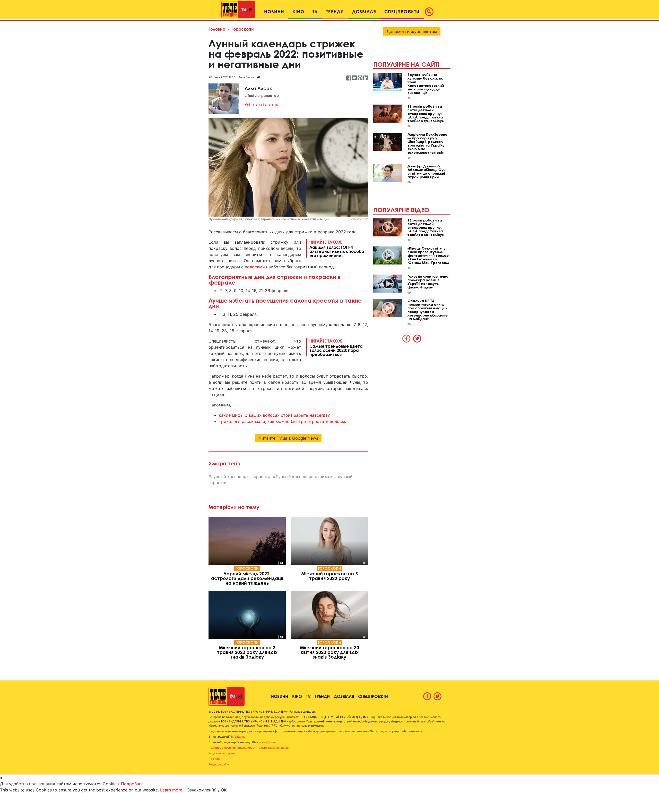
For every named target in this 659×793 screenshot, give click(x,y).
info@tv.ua (238, 736)
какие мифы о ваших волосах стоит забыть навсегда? (274, 415)
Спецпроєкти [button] (402, 11)
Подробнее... (134, 783)
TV (308, 696)
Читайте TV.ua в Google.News (288, 438)
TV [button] (315, 11)
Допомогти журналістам (412, 31)
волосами (255, 266)
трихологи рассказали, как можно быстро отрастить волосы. (282, 421)
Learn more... (172, 789)
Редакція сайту (219, 764)
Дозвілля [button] (364, 11)
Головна (217, 29)
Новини (279, 696)
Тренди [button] (335, 11)
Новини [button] (274, 11)
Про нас (214, 759)
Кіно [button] (298, 11)
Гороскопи (242, 29)
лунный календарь (230, 476)
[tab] (406, 338)
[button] (431, 11)
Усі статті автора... (264, 104)
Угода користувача (222, 753)
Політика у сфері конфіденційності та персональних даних (249, 747)
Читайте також (336, 249)
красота (262, 476)
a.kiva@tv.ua (267, 742)
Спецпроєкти (373, 696)
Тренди (322, 696)
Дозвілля (344, 696)
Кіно (297, 696)
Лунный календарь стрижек (304, 476)
